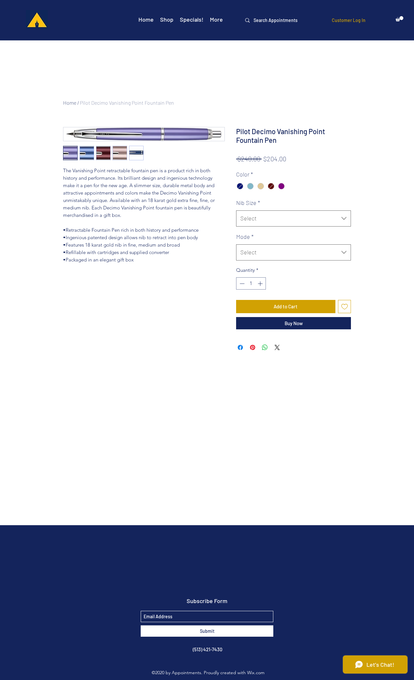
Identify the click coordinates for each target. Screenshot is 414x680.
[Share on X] (277, 347)
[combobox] (293, 218)
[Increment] (260, 284)
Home (69, 103)
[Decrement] (241, 284)
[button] (399, 18)
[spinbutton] (251, 284)
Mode (245, 236)
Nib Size (248, 202)
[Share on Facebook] (240, 347)
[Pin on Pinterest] (252, 347)
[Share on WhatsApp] (265, 347)
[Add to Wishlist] (344, 306)
